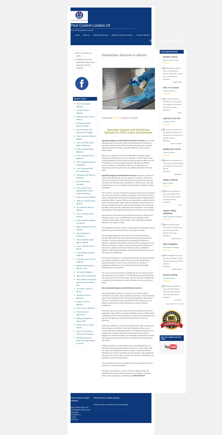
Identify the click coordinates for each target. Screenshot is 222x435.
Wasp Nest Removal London (122, 35)
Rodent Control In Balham (86, 197)
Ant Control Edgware (84, 272)
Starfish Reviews (179, 303)
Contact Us (179, 35)
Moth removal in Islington (171, 247)
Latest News (157, 35)
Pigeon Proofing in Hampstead (172, 217)
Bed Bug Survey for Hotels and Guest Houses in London (85, 340)
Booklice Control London (171, 60)
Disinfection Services (100, 35)
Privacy (168, 35)
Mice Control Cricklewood (86, 276)
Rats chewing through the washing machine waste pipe (86, 282)
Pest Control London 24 (90, 25)
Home (77, 35)
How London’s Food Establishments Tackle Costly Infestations (84, 190)
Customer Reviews (143, 35)
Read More (166, 79)
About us (86, 35)
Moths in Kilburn (168, 183)
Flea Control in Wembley (86, 308)
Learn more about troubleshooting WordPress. (111, 410)
